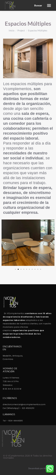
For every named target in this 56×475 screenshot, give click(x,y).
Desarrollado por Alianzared (40, 468)
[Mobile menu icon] (49, 5)
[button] (5, 243)
